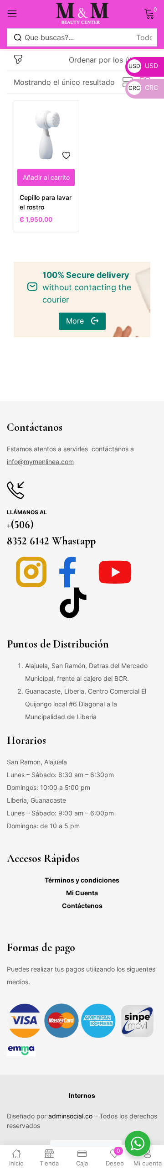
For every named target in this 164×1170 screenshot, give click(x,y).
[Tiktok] (73, 602)
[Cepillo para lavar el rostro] (46, 133)
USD (143, 65)
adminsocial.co (70, 1116)
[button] (109, 59)
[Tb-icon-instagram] (31, 572)
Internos (82, 1095)
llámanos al (27, 512)
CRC (143, 87)
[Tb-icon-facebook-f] (73, 572)
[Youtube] (115, 572)
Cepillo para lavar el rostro (46, 202)
